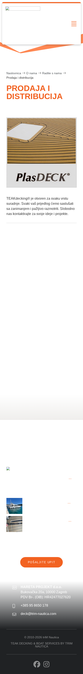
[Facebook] (36, 664)
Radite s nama (52, 73)
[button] (74, 24)
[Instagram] (46, 664)
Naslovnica (13, 73)
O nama (31, 73)
